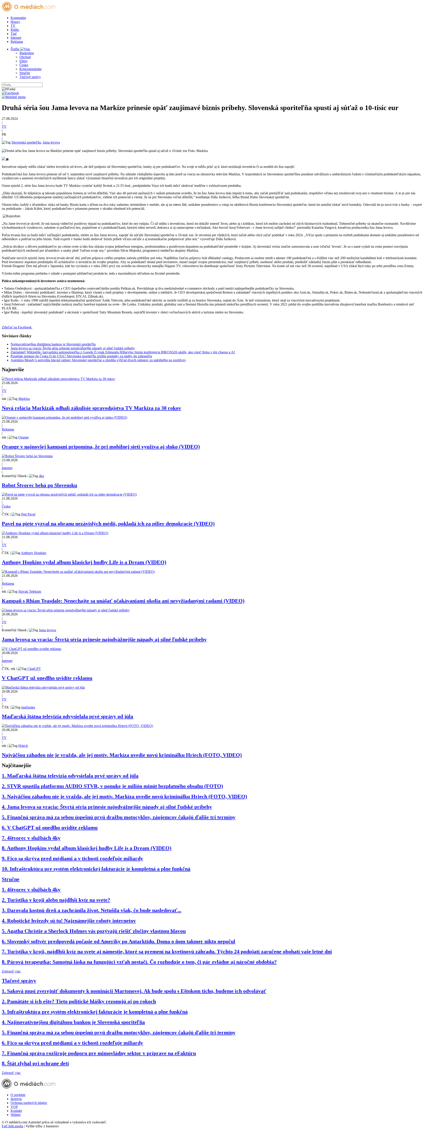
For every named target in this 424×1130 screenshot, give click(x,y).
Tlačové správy (30, 77)
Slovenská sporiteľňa (26, 142)
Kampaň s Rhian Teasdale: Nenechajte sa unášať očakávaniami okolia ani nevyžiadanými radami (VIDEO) (123, 601)
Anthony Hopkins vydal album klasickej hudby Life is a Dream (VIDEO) (84, 562)
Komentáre (18, 18)
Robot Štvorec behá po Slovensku (39, 485)
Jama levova (51, 142)
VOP (14, 1107)
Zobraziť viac (11, 971)
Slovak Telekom (29, 591)
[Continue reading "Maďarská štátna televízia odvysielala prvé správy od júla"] (43, 687)
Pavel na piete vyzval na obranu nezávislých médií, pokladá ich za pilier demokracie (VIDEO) (108, 524)
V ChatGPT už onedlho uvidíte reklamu (47, 678)
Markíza (24, 399)
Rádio (15, 30)
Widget (16, 1115)
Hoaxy (15, 22)
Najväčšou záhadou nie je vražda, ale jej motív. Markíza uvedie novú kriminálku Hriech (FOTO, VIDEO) (122, 755)
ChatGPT (34, 669)
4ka (41, 476)
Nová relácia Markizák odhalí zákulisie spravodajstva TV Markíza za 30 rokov (91, 408)
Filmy (23, 61)
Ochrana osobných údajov (29, 1103)
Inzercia (16, 1099)
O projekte (18, 1095)
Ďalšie (15, 49)
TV (13, 26)
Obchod (25, 57)
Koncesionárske (30, 69)
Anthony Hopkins (33, 553)
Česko (23, 65)
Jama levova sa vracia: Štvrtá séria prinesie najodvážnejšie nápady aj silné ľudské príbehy (73, 348)
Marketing (26, 53)
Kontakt (16, 1111)
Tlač (14, 34)
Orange (23, 437)
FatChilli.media (12, 1126)
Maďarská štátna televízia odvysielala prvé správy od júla (67, 716)
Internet (16, 37)
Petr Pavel (28, 514)
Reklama (17, 41)
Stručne (24, 73)
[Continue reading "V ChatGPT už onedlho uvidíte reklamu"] (31, 649)
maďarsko (28, 707)
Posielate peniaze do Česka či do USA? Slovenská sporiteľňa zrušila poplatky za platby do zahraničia (81, 356)
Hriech (23, 746)
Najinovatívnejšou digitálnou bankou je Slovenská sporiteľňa (53, 344)
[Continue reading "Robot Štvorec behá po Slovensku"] (27, 456)
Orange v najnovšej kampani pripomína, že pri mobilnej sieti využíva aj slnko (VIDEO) (101, 447)
